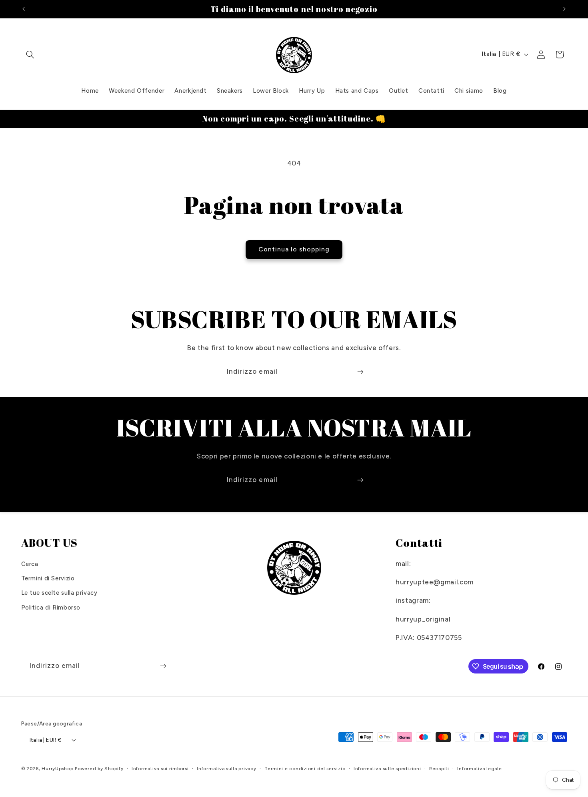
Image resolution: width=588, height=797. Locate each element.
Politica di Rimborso (51, 607)
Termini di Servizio (48, 578)
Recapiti (439, 768)
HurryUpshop (57, 768)
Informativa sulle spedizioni (387, 768)
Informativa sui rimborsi (160, 768)
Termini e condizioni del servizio (304, 768)
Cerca (29, 564)
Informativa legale (479, 768)
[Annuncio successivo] (564, 9)
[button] (30, 54)
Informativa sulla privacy (226, 768)
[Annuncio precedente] (23, 9)
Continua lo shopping (294, 249)
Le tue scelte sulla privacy (59, 592)
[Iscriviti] (360, 371)
